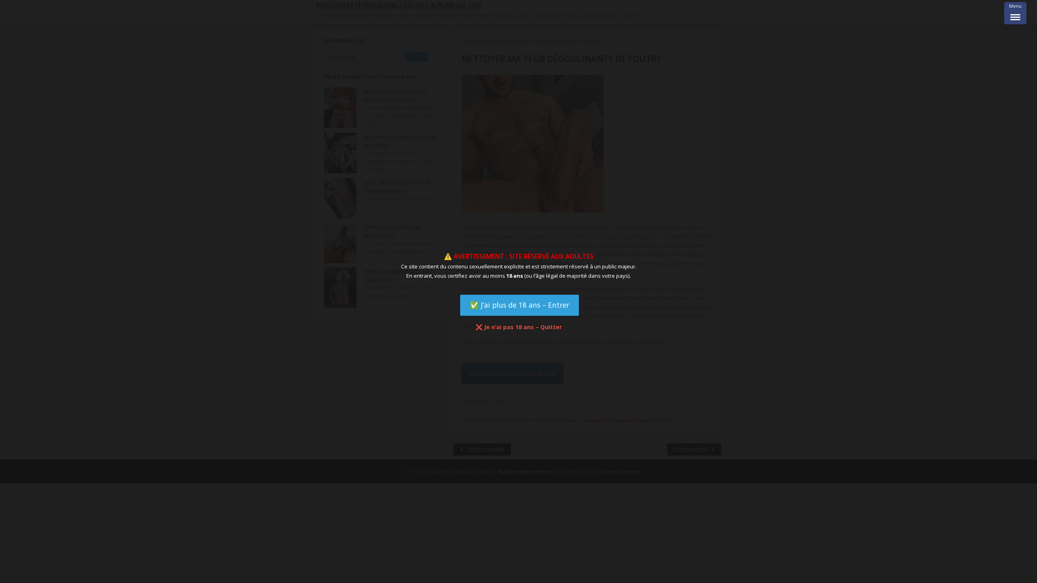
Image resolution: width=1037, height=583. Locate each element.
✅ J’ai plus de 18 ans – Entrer (519, 305)
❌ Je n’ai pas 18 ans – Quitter (519, 327)
